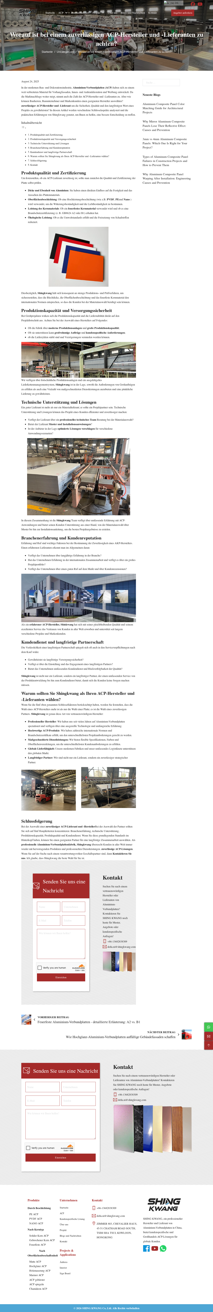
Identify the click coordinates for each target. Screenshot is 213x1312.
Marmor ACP (36, 1275)
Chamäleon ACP (38, 1288)
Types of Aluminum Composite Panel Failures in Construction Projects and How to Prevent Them (165, 161)
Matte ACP (35, 1261)
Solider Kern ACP (39, 1235)
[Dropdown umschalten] (66, 12)
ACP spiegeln (36, 1284)
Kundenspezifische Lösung (72, 1218)
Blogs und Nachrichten (133, 12)
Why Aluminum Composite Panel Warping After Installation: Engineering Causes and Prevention (167, 178)
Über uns (112, 12)
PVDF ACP (35, 1218)
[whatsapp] (163, 1248)
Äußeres (63, 1262)
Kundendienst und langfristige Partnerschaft (51, 152)
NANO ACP (36, 1223)
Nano (127, 199)
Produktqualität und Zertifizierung (46, 134)
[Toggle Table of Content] (23, 127)
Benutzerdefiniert (80, 12)
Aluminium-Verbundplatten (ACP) (92, 87)
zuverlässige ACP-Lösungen (117, 849)
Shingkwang (45, 293)
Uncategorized (65, 51)
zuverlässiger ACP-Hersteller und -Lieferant (46, 105)
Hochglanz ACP (38, 1266)
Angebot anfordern (182, 12)
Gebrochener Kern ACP (42, 1240)
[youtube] (200, 4)
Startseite (50, 12)
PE (117, 199)
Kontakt (152, 12)
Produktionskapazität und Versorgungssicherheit (53, 139)
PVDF (110, 199)
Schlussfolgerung (38, 160)
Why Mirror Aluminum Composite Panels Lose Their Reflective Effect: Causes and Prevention (164, 125)
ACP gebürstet (37, 1279)
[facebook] (193, 4)
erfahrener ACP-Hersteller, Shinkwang (51, 624)
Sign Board (65, 1273)
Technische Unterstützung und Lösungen (49, 143)
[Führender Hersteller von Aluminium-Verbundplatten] (28, 12)
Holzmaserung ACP (39, 1270)
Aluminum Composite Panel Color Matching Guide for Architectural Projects (164, 108)
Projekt (96, 12)
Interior (63, 1267)
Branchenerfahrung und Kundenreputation (50, 147)
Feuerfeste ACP (37, 1244)
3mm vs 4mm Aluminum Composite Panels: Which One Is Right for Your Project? (165, 143)
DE (176, 2)
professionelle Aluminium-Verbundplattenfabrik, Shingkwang (56, 844)
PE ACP (33, 1214)
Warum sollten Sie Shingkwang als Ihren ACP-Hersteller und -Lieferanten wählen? (69, 156)
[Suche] (164, 13)
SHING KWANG (92, 1308)
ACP (60, 12)
